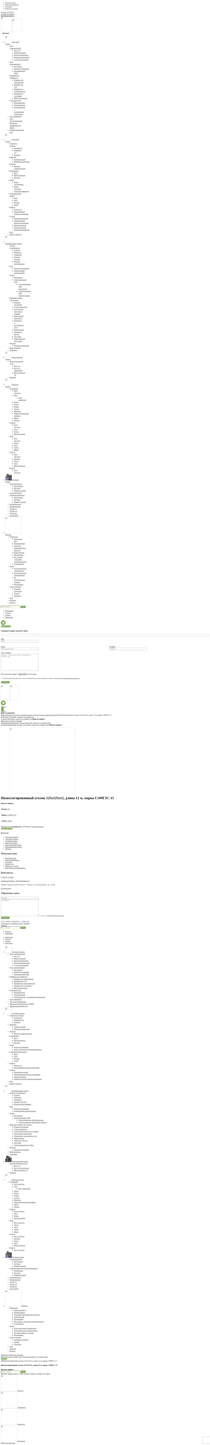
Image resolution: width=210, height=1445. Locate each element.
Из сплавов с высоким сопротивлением (20, 559)
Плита (16, 404)
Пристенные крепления (23, 1134)
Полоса (16, 203)
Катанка (17, 155)
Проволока (14, 537)
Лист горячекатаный (17, 954)
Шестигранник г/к (21, 1170)
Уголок (12, 216)
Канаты (12, 603)
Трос (11, 598)
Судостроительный (21, 60)
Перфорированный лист (19, 1006)
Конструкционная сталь (18, 1163)
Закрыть (4, 925)
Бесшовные (18, 277)
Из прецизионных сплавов (19, 580)
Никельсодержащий (21, 69)
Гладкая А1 (18, 148)
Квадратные (18, 486)
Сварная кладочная (21, 1340)
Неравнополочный (21, 218)
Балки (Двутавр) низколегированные (28, 1050)
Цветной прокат (11, 843)
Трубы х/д (13, 511)
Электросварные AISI (22, 1118)
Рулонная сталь (15, 100)
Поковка (13, 377)
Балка (12, 180)
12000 (9, 821)
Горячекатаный (19, 159)
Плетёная (17, 596)
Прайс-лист (9, 864)
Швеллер (13, 157)
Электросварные (16, 484)
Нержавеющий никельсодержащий (27, 1075)
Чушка (16, 407)
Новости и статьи (11, 866)
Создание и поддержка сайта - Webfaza (15, 923)
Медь (12, 436)
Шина (16, 418)
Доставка (8, 862)
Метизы (8, 849)
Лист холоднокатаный (18, 1002)
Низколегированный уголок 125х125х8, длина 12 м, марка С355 (25, 725)
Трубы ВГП (14, 516)
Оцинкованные (15, 504)
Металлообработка (12, 860)
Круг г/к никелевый (21, 1168)
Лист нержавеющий (17, 968)
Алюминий (14, 389)
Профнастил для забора (23, 986)
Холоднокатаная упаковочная (25, 1328)
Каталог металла (13, 715)
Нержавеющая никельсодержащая (26, 1068)
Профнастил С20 (20, 981)
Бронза (12, 468)
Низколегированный (22, 57)
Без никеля (18, 66)
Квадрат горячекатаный (23, 1034)
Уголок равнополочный (48, 715)
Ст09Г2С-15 (11, 815)
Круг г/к (17, 366)
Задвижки (13, 350)
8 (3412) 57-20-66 (7, 12)
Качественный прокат (13, 845)
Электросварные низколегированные (24, 1268)
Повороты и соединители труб (25, 1136)
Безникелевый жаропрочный (25, 1111)
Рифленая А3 (19, 1020)
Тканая (16, 594)
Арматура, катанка (17, 1015)
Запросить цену (7, 829)
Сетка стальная (15, 587)
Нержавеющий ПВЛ (21, 974)
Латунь (12, 452)
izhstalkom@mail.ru (8, 14)
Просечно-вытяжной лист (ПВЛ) (15, 125)
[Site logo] (5, 699)
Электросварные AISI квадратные (31, 1120)
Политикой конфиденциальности (70, 678)
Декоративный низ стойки (24, 1145)
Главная (4, 715)
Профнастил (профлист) (19, 977)
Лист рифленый (16, 116)
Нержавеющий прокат (13, 847)
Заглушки (17, 337)
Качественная (19, 553)
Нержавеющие (15, 507)
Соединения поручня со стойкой (18, 311)
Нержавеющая (19, 103)
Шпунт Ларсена (16, 234)
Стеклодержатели (20, 307)
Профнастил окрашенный (23, 979)
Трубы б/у (13, 513)
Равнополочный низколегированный (28, 1079)
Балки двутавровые (21, 1047)
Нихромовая (18, 555)
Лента (16, 402)
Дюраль (12, 423)
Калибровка (14, 171)
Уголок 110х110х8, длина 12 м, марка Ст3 (16, 719)
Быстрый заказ (10, 858)
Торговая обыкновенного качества (20, 548)
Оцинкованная (19, 105)
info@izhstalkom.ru (22, 881)
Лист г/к (17, 51)
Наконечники (19, 330)
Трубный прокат (11, 841)
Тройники (18, 255)
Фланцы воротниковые (22, 1104)
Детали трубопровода (18, 1093)
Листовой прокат (11, 837)
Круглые (17, 488)
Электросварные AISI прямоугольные (32, 1122)
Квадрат (13, 164)
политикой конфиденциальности (55, 915)
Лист (16, 200)
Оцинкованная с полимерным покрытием (29, 997)
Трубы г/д (13, 509)
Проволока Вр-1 (20, 1310)
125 (8, 809)
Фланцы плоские (20, 1102)
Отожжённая (19, 564)
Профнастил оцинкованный (24, 983)
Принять (4, 1359)
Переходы (17, 252)
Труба (16, 205)
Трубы (12, 275)
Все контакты (6, 888)
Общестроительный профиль (25, 1202)
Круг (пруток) (19, 1184)
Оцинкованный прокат (18, 1052)
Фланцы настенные (21, 1127)
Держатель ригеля (20, 1141)
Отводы (17, 250)
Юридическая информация (15, 868)
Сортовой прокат (26, 715)
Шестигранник (19, 175)
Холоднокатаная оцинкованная (25, 1331)
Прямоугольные (20, 491)
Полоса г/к (18, 209)
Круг (16, 173)
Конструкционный (21, 55)
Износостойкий (20, 53)
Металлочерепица (20, 98)
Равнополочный (20, 225)
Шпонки (13, 600)
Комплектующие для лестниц (21, 1125)
